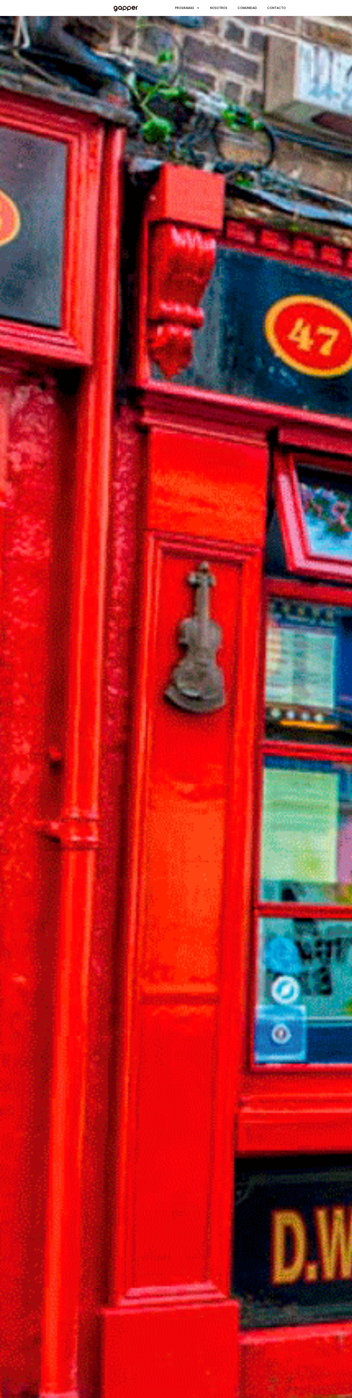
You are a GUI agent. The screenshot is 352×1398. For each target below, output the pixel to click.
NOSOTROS (218, 8)
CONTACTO (276, 8)
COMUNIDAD (247, 8)
